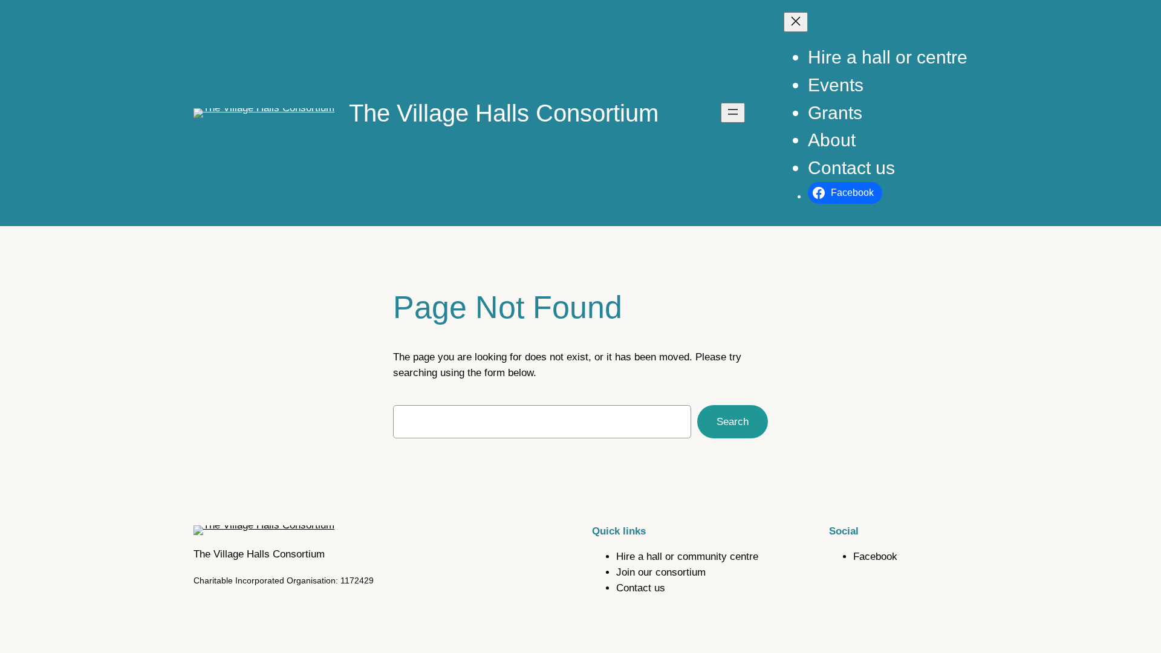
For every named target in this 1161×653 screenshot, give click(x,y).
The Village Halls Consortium (504, 113)
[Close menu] (796, 22)
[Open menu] (733, 113)
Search (733, 421)
